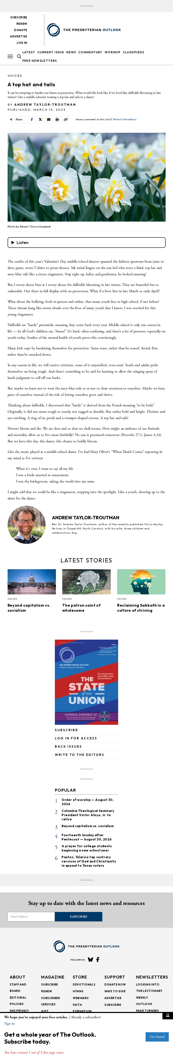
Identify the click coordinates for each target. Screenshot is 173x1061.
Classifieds (133, 52)
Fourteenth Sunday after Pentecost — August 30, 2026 (87, 837)
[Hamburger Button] (10, 56)
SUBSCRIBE (66, 730)
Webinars (81, 998)
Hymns (78, 991)
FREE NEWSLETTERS (39, 61)
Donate (20, 30)
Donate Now (115, 984)
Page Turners (147, 1010)
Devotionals (84, 984)
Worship (113, 52)
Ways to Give (115, 991)
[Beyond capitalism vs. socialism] (32, 583)
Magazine (53, 977)
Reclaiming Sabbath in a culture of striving (141, 608)
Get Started (157, 1037)
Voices (15, 76)
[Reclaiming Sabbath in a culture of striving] (141, 583)
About (18, 977)
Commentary (90, 52)
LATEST (28, 52)
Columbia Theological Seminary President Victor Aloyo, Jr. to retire (88, 815)
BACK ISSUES (68, 746)
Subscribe (18, 17)
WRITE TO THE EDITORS (79, 755)
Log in (22, 42)
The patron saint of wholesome (81, 608)
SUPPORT (114, 977)
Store (80, 977)
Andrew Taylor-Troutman (45, 105)
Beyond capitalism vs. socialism (88, 826)
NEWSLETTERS (152, 977)
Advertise (18, 36)
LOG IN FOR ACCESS (76, 738)
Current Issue (50, 52)
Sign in (9, 1023)
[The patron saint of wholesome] (86, 583)
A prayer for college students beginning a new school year (87, 848)
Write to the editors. (125, 119)
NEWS (71, 52)
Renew (21, 23)
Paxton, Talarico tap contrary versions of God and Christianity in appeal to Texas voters (89, 861)
